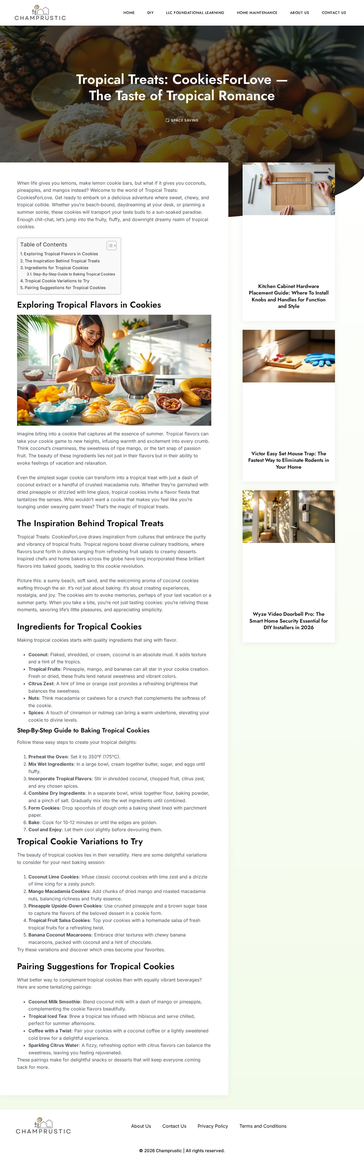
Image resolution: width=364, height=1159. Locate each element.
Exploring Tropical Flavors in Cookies (61, 253)
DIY (150, 12)
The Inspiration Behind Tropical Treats (62, 260)
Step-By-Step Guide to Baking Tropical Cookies (74, 274)
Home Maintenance (257, 12)
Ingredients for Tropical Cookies (56, 267)
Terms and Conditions (262, 1126)
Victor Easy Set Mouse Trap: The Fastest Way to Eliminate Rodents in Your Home (288, 460)
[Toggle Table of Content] (108, 245)
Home (129, 12)
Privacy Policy (213, 1126)
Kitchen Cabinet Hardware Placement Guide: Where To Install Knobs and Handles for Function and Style (289, 296)
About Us (299, 12)
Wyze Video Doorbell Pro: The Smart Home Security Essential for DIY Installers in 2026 (288, 620)
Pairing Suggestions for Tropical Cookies (65, 287)
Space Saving (184, 120)
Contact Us (334, 12)
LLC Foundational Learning (195, 12)
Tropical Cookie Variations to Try (57, 280)
